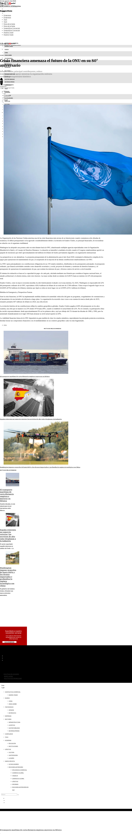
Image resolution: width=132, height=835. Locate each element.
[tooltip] (6, 91)
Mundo (2, 55)
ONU (5, 325)
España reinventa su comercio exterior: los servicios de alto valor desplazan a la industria (31, 419)
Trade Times (10, 84)
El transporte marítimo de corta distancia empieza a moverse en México (25, 376)
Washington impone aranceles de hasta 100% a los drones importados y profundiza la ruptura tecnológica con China (40, 467)
